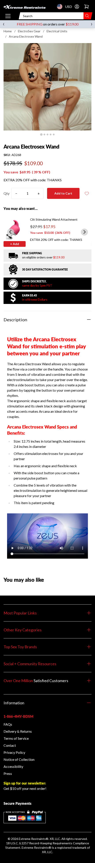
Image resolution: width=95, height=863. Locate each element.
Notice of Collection (19, 759)
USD (61, 6)
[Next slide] (84, 232)
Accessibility (13, 766)
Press (8, 773)
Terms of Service (16, 738)
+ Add (14, 244)
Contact (10, 745)
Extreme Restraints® (36, 847)
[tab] (41, 134)
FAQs (8, 724)
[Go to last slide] (10, 232)
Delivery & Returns (18, 731)
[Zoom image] (47, 87)
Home (8, 31)
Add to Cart (63, 193)
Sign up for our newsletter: (25, 783)
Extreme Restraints (32, 839)
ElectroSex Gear (29, 31)
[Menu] (8, 15)
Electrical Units (57, 31)
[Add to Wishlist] (86, 193)
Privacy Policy (14, 752)
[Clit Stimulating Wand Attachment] (15, 228)
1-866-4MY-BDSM (18, 716)
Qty (7, 193)
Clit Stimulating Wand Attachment (54, 219)
